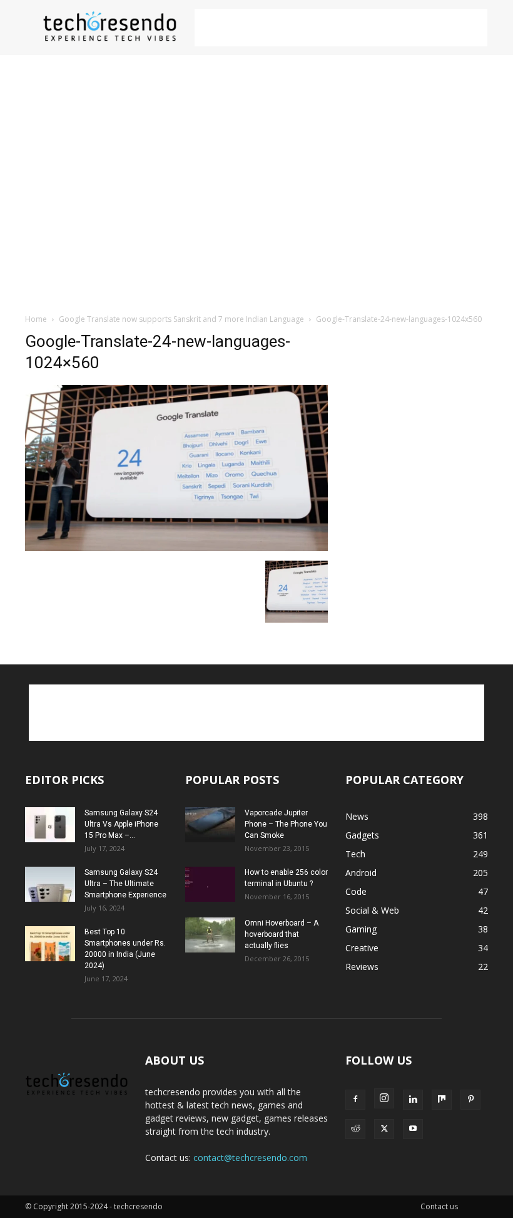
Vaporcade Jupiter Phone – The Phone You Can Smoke (286, 824)
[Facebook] (355, 1100)
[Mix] (442, 1100)
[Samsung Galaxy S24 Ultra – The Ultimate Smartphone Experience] (50, 884)
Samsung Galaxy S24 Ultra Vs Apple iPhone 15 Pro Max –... (121, 824)
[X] (384, 1129)
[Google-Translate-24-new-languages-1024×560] (176, 547)
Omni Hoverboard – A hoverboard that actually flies (281, 934)
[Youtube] (413, 1129)
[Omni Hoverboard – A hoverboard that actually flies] (210, 934)
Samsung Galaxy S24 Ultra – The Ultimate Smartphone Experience (125, 883)
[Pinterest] (470, 1100)
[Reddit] (355, 1129)
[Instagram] (384, 1098)
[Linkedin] (413, 1100)
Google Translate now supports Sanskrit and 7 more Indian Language (181, 319)
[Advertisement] (341, 27)
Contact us (439, 1206)
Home (36, 319)
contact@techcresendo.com (250, 1158)
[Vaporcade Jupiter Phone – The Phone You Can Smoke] (210, 824)
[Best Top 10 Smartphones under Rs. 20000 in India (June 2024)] (50, 943)
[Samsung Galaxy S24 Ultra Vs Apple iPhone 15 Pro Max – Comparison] (50, 824)
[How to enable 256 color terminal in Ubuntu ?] (210, 884)
